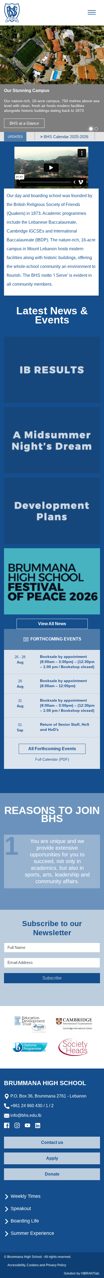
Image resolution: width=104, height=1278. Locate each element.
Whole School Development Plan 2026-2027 (52, 510)
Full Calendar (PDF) (52, 759)
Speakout (20, 1208)
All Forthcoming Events (52, 748)
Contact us (52, 1142)
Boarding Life (24, 1221)
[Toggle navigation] (96, 12)
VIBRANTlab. (90, 1273)
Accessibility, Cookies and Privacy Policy (36, 1265)
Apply (52, 1158)
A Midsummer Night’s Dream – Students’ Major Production (52, 440)
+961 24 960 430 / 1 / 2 (31, 1105)
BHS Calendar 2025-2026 (58, 136)
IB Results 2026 (52, 370)
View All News (52, 623)
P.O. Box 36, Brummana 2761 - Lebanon (47, 1096)
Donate (52, 1174)
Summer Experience (31, 1233)
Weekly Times (25, 1196)
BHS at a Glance (24, 123)
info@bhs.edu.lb (25, 1115)
